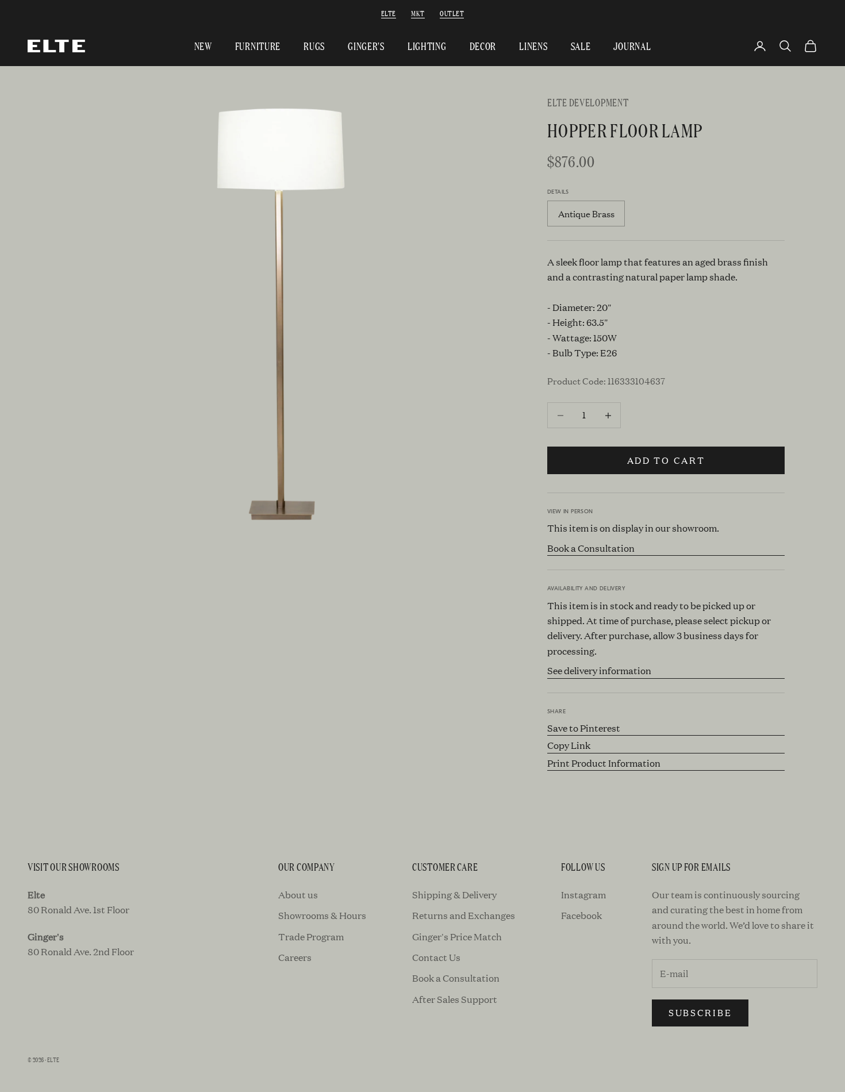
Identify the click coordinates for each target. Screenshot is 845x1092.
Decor (483, 46)
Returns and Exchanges (463, 915)
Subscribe (700, 1012)
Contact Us (436, 957)
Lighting (427, 46)
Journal (632, 46)
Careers (295, 957)
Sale (581, 46)
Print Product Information (603, 763)
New (203, 46)
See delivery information (599, 670)
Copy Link (568, 745)
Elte (388, 12)
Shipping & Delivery (454, 894)
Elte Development (588, 102)
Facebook (581, 915)
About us (298, 894)
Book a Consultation (591, 548)
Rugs (314, 46)
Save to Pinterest (583, 728)
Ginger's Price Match (457, 936)
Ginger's (366, 46)
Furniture (258, 46)
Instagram (583, 894)
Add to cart (666, 460)
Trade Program (311, 936)
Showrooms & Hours (322, 915)
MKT (417, 12)
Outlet (452, 12)
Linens (533, 46)
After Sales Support (454, 999)
